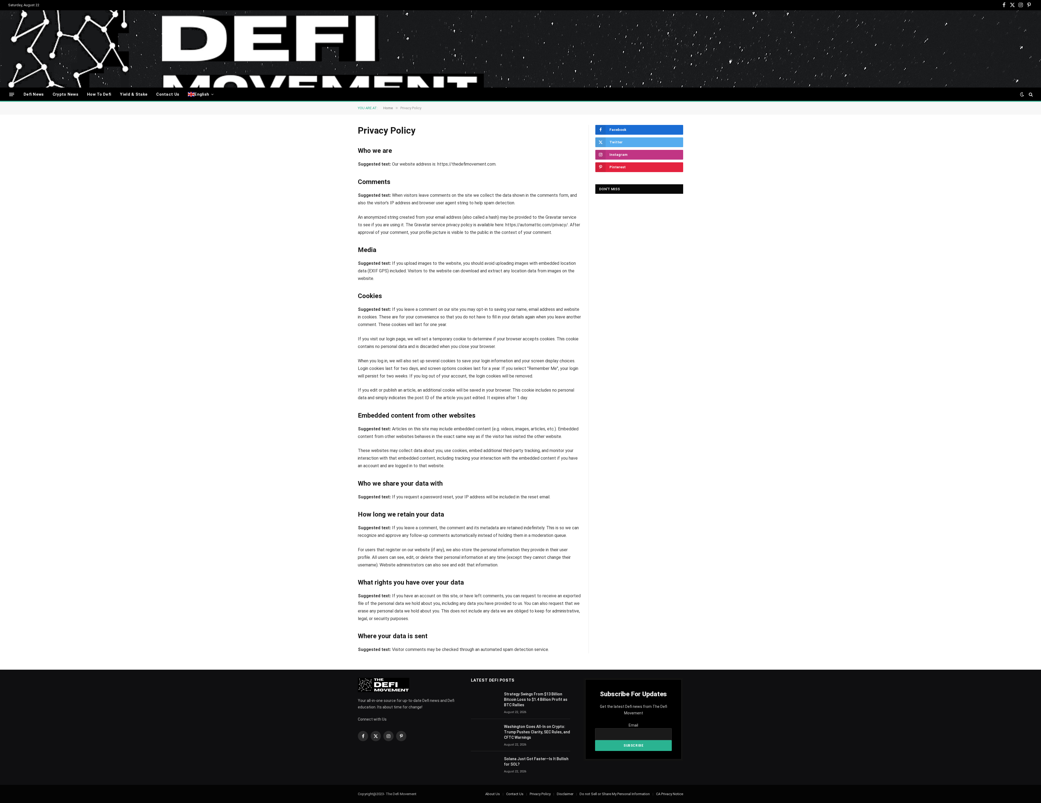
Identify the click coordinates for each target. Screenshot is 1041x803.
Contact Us (167, 94)
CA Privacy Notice (669, 794)
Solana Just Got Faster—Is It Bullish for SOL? (536, 761)
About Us (492, 794)
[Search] (1030, 94)
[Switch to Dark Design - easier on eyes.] (1022, 94)
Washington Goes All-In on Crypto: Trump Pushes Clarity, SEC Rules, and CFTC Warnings (537, 732)
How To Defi (99, 94)
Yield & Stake (133, 94)
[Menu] (11, 94)
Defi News (34, 94)
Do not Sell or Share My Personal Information (615, 794)
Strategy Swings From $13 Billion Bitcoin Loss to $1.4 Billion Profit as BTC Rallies (535, 699)
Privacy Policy (540, 794)
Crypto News (65, 94)
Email (633, 725)
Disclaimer (565, 794)
